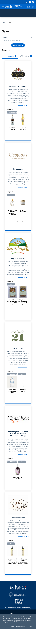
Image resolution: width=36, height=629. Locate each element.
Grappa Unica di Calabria (12, 128)
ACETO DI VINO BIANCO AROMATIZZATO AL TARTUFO (12, 212)
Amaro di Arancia (23, 390)
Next (30, 208)
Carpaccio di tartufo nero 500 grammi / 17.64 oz (12, 302)
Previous (5, 208)
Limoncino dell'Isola (23, 128)
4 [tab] (22, 221)
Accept (31, 626)
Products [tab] (28, 56)
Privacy (12, 626)
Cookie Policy (21, 626)
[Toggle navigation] (3, 7)
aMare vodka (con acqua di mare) (12, 391)
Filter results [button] (18, 45)
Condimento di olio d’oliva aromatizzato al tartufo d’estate (23, 561)
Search (5, 38)
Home (3, 22)
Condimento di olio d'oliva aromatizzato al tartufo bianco (12, 561)
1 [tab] (15, 221)
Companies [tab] (12, 56)
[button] (26, 7)
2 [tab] (17, 221)
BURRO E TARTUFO (23, 211)
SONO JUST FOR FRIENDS (17, 478)
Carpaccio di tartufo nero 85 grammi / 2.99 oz (22, 302)
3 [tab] (20, 221)
